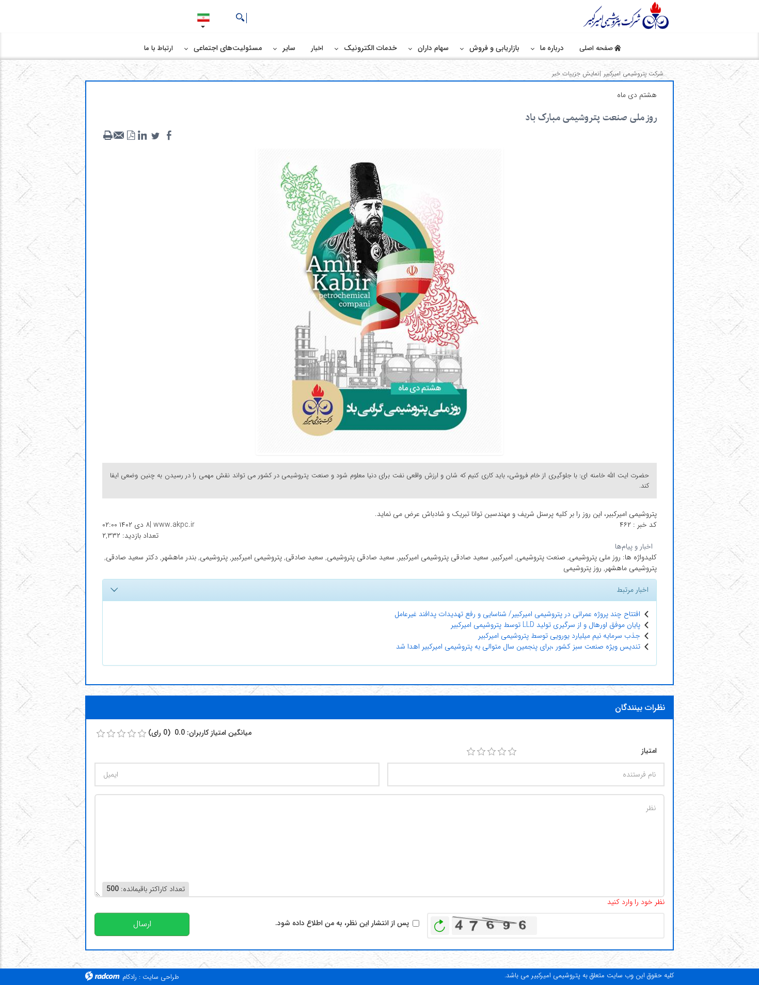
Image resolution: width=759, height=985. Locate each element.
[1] (471, 751)
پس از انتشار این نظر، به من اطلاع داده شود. (342, 923)
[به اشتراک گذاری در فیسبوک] (168, 135)
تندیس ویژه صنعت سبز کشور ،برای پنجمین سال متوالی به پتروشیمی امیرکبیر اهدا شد (518, 646)
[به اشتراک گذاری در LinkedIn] (142, 135)
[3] (491, 751)
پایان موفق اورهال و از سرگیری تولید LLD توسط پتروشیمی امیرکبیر (545, 625)
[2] (481, 751)
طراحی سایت (161, 977)
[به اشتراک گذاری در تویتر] (155, 135)
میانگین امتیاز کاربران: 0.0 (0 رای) (199, 733)
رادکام (129, 977)
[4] (502, 751)
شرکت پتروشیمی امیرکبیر (633, 73)
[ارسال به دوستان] (119, 135)
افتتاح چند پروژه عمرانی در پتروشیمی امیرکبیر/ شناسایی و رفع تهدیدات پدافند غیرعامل (517, 614)
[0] (100, 733)
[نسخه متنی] (108, 135)
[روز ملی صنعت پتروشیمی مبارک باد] (379, 300)
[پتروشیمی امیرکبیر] (627, 16)
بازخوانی (440, 923)
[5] (512, 751)
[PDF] (130, 135)
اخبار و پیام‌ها (634, 546)
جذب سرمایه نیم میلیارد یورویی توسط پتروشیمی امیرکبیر (559, 635)
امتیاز (649, 751)
